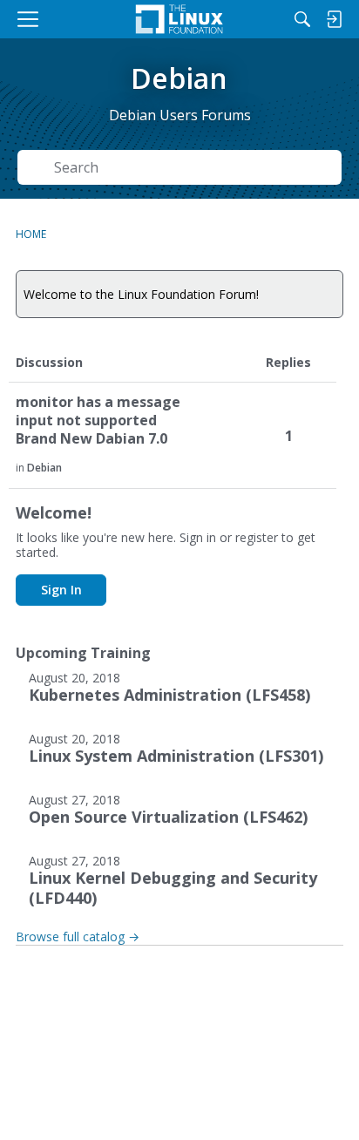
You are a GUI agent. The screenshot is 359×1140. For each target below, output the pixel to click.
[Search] (302, 19)
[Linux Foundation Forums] (179, 19)
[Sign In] (333, 19)
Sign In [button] (61, 589)
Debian (44, 467)
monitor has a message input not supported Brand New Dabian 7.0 (98, 420)
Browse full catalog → (77, 936)
